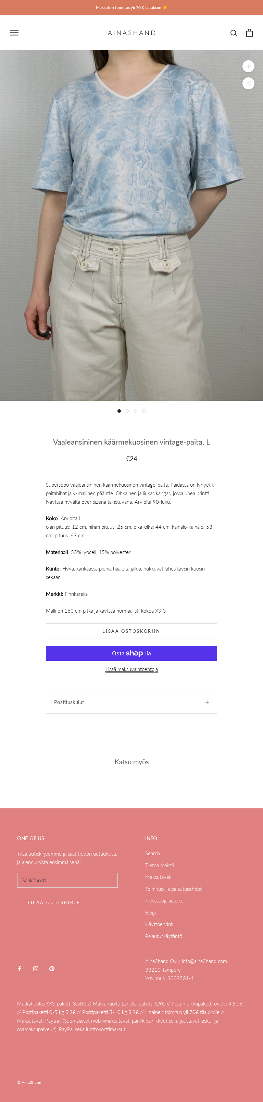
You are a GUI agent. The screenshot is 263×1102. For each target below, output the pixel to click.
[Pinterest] (51, 968)
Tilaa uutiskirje (53, 902)
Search (152, 853)
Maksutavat (158, 877)
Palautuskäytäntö (163, 936)
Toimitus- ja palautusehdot (173, 889)
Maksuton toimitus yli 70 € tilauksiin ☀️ (131, 7)
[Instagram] (35, 968)
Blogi (150, 912)
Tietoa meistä (159, 865)
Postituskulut (69, 702)
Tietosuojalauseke (164, 900)
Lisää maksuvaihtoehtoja (131, 669)
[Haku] (234, 32)
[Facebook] (19, 968)
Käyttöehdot (159, 924)
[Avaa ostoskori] (249, 33)
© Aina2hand (29, 1082)
